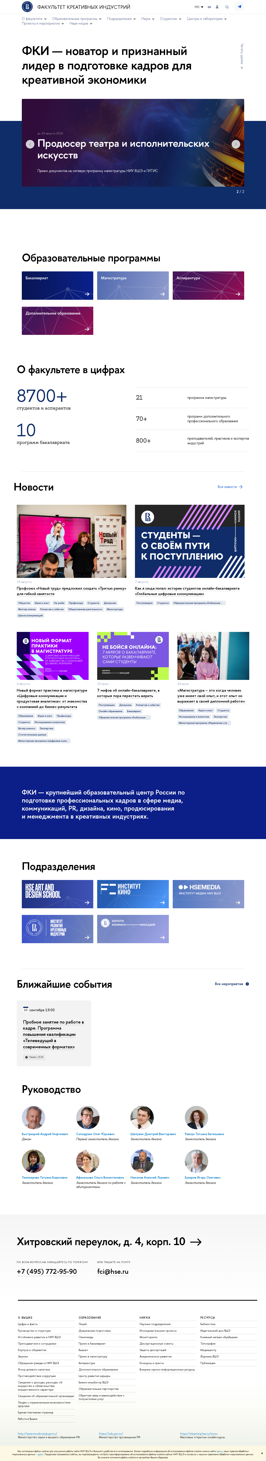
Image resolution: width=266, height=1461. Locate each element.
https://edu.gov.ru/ (111, 1433)
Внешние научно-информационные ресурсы (167, 1369)
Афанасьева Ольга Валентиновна (100, 1177)
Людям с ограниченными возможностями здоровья (44, 1404)
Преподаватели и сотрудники (37, 1343)
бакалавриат (134, 711)
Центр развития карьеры (94, 1376)
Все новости (227, 486)
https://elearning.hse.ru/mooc (199, 1433)
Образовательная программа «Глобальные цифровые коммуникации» (200, 603)
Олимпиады (86, 1337)
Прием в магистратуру (93, 1356)
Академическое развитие (156, 1356)
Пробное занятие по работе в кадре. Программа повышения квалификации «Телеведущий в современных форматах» (53, 1034)
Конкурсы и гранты (152, 1363)
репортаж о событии (52, 609)
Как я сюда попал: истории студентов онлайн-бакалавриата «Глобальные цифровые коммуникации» (187, 590)
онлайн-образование (110, 711)
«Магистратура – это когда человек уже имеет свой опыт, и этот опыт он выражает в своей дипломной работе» (211, 695)
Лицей (83, 1324)
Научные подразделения (155, 1324)
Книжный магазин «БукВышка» (219, 1337)
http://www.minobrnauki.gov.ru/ (37, 1433)
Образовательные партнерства (99, 1389)
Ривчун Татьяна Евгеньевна (204, 1134)
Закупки (23, 1356)
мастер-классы (27, 609)
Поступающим (144, 603)
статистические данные (32, 734)
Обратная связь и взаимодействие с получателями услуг (101, 1397)
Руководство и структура (34, 1330)
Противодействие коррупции (37, 1376)
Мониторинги (148, 1337)
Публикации (207, 1363)
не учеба (59, 603)
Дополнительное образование (98, 1369)
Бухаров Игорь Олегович (202, 1177)
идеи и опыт (42, 603)
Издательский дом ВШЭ (215, 1330)
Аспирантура (87, 1363)
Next (236, 144)
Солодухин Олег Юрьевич (95, 1134)
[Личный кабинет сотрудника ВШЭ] (217, 7)
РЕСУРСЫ (207, 1317)
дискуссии (110, 603)
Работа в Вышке (27, 1419)
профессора (76, 603)
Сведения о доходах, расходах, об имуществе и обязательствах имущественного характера (40, 1385)
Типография (207, 1343)
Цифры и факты (28, 1324)
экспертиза (46, 728)
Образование (25, 716)
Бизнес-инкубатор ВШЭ (93, 1382)
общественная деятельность (85, 609)
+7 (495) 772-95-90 (47, 1271)
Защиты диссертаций (153, 1350)
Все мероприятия (229, 984)
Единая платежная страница (35, 1412)
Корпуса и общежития (32, 1350)
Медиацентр (208, 1350)
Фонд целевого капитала (34, 1369)
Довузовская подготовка (95, 1330)
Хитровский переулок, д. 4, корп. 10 (101, 1241)
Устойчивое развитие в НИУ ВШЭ (39, 1337)
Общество (24, 603)
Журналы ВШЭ (209, 1356)
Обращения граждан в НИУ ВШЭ (38, 1363)
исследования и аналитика (50, 722)
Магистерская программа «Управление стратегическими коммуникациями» (205, 723)
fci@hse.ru (113, 1271)
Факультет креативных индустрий (83, 7)
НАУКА (145, 1317)
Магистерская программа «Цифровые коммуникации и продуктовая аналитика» (44, 740)
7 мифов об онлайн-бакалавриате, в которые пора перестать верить (128, 692)
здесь (219, 1451)
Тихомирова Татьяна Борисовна (44, 1177)
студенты (93, 603)
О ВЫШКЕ (25, 1317)
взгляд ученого (26, 728)
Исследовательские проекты (158, 1330)
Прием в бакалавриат (92, 1343)
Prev (30, 144)
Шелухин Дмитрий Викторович (153, 1134)
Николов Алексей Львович (149, 1177)
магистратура (115, 609)
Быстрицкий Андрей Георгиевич (45, 1134)
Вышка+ (83, 1350)
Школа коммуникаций (30, 615)
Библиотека (207, 1324)
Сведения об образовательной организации (46, 1396)
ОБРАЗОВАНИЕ (90, 1317)
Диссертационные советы (156, 1343)
